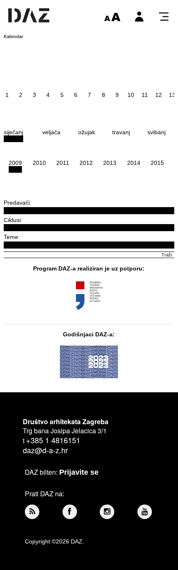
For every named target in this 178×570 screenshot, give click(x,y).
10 (130, 95)
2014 (133, 162)
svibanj (156, 132)
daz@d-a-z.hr (45, 449)
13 (172, 95)
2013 (109, 162)
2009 (15, 162)
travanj (121, 132)
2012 (86, 162)
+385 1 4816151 (53, 440)
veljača (51, 132)
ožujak (86, 132)
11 (145, 95)
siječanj (13, 132)
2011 (62, 162)
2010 (39, 162)
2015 (157, 162)
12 (158, 95)
